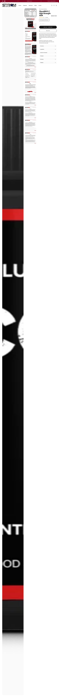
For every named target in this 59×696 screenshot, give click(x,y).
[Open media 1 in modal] (13, 352)
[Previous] (18, 1)
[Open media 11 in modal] (30, 125)
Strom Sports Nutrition (43, 9)
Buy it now (48, 30)
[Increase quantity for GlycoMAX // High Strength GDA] (44, 24)
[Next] (41, 1)
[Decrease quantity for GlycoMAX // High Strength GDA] (40, 24)
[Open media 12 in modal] (30, 138)
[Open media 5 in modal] (30, 49)
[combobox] (52, 1)
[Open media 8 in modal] (30, 87)
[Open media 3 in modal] (30, 24)
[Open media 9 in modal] (30, 100)
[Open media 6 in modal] (30, 62)
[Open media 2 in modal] (30, 13)
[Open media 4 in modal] (30, 36)
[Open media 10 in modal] (30, 113)
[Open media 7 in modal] (30, 74)
